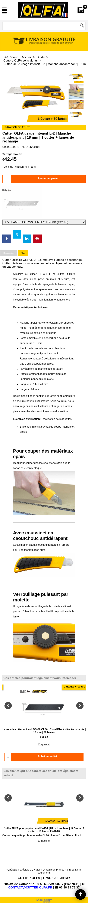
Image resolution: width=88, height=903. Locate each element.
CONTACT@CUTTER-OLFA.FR (30, 887)
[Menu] (4, 10)
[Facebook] (6, 239)
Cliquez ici (44, 744)
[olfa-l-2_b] (76, 114)
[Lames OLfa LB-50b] (44, 202)
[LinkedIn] (27, 239)
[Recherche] (82, 25)
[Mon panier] (81, 10)
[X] (17, 234)
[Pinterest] (37, 239)
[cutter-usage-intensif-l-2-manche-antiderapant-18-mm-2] (76, 91)
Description (8, 253)
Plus (23, 253)
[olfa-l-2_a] (76, 104)
